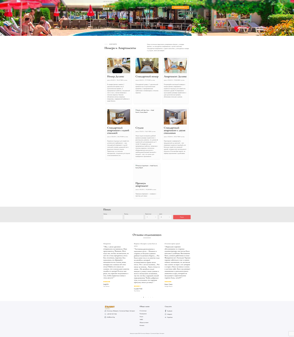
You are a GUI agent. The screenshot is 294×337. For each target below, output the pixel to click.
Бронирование (179, 7)
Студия (139, 127)
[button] (141, 297)
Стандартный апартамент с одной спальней (118, 130)
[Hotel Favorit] (109, 7)
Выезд (126, 214)
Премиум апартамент (142, 184)
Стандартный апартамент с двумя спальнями (174, 130)
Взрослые (148, 214)
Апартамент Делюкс (175, 76)
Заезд (105, 214)
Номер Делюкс (115, 76)
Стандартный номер (147, 76)
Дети (160, 214)
